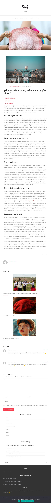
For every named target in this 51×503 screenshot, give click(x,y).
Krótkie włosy (31, 200)
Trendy (37, 18)
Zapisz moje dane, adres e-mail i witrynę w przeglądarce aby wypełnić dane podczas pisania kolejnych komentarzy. (25, 405)
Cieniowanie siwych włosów (10, 98)
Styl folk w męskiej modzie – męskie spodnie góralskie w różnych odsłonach (20, 293)
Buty (7, 417)
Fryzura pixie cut (8, 100)
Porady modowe (24, 18)
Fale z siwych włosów (9, 96)
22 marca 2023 (13, 362)
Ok (18, 501)
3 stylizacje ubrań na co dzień (10, 478)
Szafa (25, 6)
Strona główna (15, 18)
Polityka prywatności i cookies (8, 472)
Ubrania (7, 435)
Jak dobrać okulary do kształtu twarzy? (13, 456)
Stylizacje (31, 18)
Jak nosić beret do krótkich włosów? (11, 338)
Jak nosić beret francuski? (9, 315)
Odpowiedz (46, 349)
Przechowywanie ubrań (10, 426)
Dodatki (7, 420)
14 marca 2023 (13, 350)
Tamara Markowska (16, 86)
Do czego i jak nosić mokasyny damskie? (13, 454)
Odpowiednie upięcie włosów (10, 101)
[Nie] (49, 499)
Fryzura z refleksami (9, 103)
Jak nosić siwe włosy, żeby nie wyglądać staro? (14, 481)
